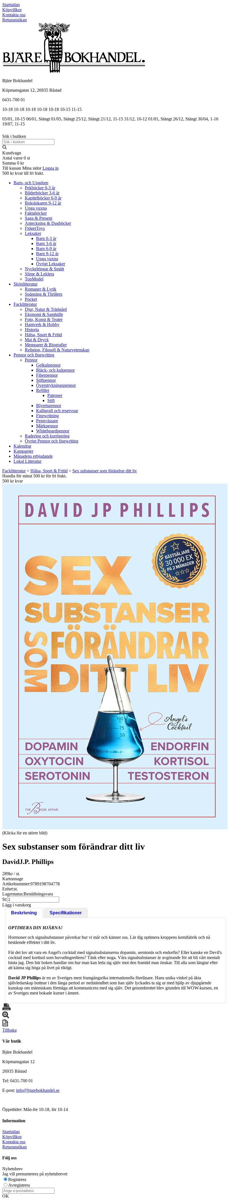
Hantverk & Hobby (42, 324)
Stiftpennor (46, 380)
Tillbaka (9, 1030)
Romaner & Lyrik (40, 289)
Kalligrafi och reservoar (57, 410)
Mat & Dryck (37, 339)
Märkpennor (47, 425)
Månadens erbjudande (33, 456)
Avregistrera (19, 1185)
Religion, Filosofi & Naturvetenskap (57, 349)
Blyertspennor (48, 405)
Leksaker (33, 233)
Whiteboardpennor (52, 430)
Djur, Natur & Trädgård (46, 309)
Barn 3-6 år (46, 243)
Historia (32, 329)
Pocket (31, 299)
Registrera (17, 1179)
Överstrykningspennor (56, 385)
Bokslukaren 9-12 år (43, 203)
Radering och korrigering (47, 436)
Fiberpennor (47, 375)
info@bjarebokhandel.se (37, 1090)
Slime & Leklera (39, 273)
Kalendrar (22, 446)
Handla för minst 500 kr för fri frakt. (34, 478)
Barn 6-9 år (46, 248)
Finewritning (47, 415)
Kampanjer (23, 451)
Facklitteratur (25, 304)
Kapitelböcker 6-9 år (43, 198)
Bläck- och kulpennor (55, 370)
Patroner (54, 395)
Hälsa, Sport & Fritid (43, 334)
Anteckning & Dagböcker (48, 223)
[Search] (4, 147)
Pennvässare (47, 420)
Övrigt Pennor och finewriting (51, 441)
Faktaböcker (36, 213)
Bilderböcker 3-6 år (42, 192)
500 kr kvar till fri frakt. (23, 173)
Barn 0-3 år (46, 238)
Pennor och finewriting (34, 355)
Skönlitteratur (25, 284)
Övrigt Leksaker (50, 263)
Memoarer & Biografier (46, 344)
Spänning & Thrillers (43, 294)
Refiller (42, 390)
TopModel (34, 279)
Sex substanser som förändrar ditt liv (104, 470)
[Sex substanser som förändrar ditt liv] (115, 656)
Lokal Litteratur (27, 461)
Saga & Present (38, 218)
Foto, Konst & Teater (44, 319)
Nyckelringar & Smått (44, 268)
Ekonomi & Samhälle (44, 314)
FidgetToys (35, 228)
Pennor (31, 360)
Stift (51, 400)
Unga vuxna (36, 208)
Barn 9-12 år (47, 253)
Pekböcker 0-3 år (40, 187)
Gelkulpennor (48, 365)
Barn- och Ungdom (31, 182)
